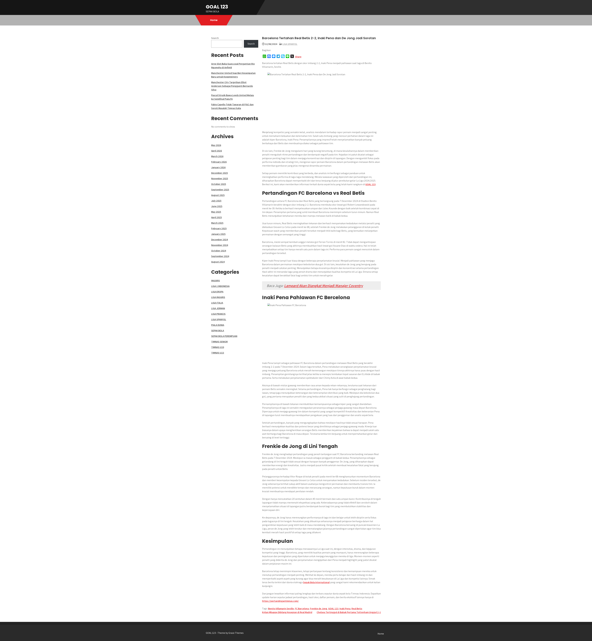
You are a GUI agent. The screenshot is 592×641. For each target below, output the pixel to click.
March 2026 (217, 156)
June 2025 (216, 206)
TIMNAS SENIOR (219, 341)
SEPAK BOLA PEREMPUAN (224, 336)
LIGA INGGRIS (218, 297)
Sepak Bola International (316, 582)
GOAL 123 (217, 6)
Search (215, 38)
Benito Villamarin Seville (281, 608)
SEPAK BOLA (217, 330)
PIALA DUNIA (217, 325)
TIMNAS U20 (217, 347)
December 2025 (219, 173)
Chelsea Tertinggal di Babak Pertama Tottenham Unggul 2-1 (349, 612)
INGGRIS (215, 280)
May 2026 (216, 145)
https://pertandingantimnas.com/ (280, 601)
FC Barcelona (302, 608)
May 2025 (216, 211)
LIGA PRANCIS (218, 313)
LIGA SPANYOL (289, 44)
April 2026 (216, 150)
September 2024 (220, 256)
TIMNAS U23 (217, 352)
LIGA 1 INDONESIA (220, 286)
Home (214, 20)
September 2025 (220, 189)
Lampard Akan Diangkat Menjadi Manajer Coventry (323, 285)
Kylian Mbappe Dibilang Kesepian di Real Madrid (287, 612)
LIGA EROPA (217, 291)
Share (298, 56)
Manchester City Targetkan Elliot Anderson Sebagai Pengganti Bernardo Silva (232, 86)
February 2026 (219, 161)
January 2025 (218, 234)
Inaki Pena (344, 608)
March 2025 (217, 223)
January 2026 (218, 167)
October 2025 (218, 184)
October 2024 (218, 250)
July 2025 (216, 200)
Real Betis (357, 608)
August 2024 (218, 261)
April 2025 (216, 217)
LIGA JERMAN (218, 308)
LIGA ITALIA (217, 302)
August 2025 (218, 195)
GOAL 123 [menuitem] (370, 184)
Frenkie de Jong (318, 608)
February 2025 (219, 228)
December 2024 (219, 239)
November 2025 (219, 178)
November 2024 (219, 245)
